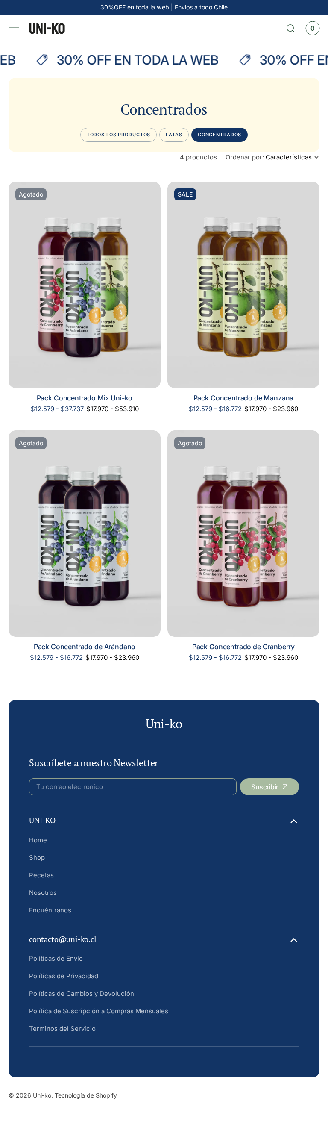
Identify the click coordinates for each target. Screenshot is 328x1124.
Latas (174, 135)
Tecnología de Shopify (86, 1095)
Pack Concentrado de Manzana (243, 398)
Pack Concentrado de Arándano (85, 646)
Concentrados (220, 135)
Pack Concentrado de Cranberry (243, 646)
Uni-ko (42, 1095)
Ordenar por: (245, 157)
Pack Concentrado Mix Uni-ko (85, 398)
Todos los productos (119, 135)
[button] (14, 28)
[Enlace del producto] (85, 285)
